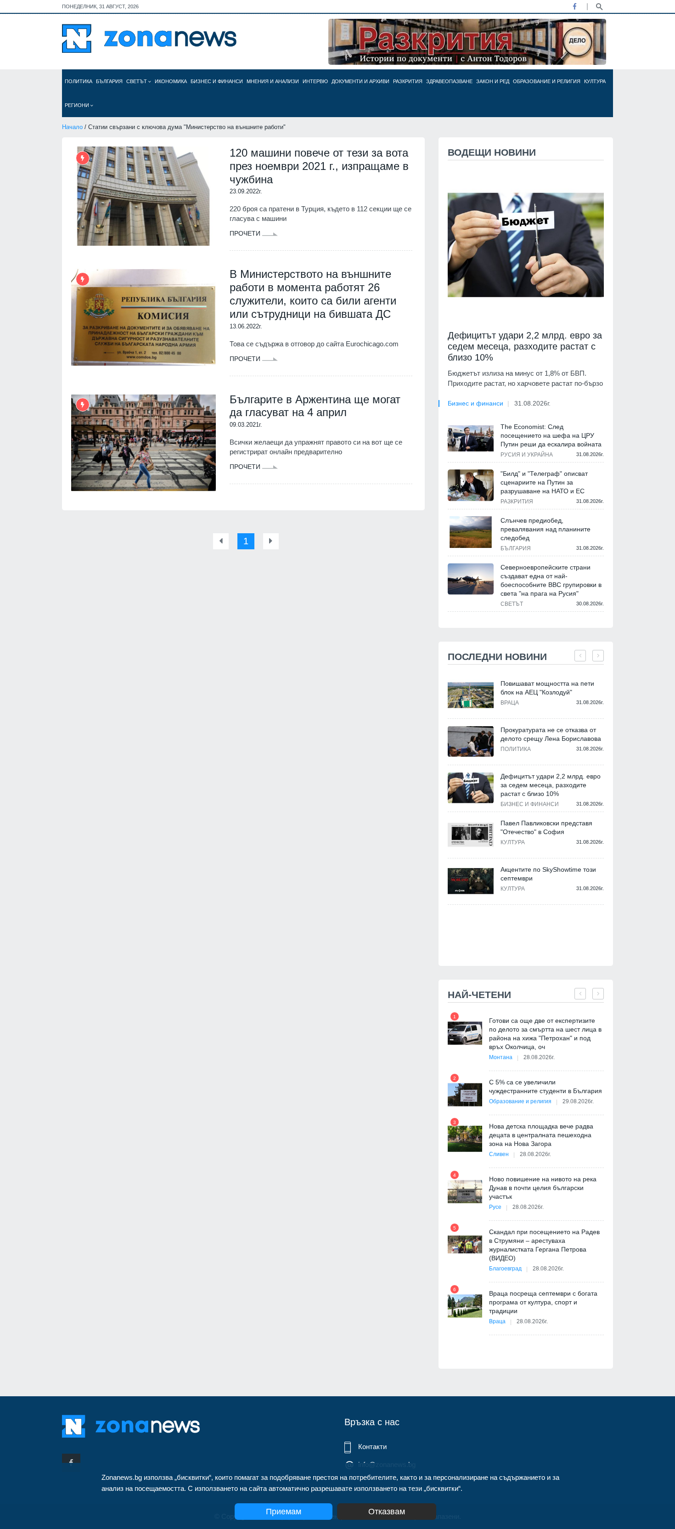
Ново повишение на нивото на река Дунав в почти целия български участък (542, 1187)
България (109, 81)
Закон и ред (492, 81)
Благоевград (505, 1268)
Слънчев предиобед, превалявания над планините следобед (546, 529)
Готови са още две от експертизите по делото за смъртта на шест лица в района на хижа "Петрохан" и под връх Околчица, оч (545, 1033)
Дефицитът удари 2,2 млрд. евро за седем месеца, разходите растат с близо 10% (525, 346)
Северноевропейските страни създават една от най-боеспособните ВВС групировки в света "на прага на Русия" (551, 580)
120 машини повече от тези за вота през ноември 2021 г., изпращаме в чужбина (319, 166)
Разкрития (407, 81)
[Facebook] (574, 6)
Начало (72, 127)
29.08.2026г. (578, 1101)
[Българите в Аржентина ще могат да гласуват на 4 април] (143, 442)
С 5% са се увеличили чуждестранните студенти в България (545, 1086)
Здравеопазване (449, 81)
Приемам (283, 1511)
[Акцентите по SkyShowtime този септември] (471, 881)
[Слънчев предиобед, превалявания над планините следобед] (471, 531)
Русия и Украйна (527, 454)
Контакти (372, 1446)
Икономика (171, 81)
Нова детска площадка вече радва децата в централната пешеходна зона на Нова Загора (541, 1135)
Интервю (315, 81)
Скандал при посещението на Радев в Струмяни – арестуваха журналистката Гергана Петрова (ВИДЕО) (544, 1245)
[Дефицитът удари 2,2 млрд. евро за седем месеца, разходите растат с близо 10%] (526, 245)
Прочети (246, 233)
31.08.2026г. (532, 403)
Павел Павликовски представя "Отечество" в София (546, 827)
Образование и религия (546, 81)
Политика (78, 81)
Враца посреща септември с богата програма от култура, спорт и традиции (543, 1302)
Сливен (499, 1154)
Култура (595, 81)
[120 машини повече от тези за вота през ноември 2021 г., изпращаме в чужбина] (143, 196)
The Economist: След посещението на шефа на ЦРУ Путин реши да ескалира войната (551, 435)
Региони (77, 105)
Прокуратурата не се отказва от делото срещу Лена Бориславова (551, 734)
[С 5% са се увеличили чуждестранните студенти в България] (465, 1094)
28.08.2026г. (539, 1057)
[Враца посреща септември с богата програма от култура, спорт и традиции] (465, 1306)
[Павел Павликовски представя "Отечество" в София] (471, 835)
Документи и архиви (360, 81)
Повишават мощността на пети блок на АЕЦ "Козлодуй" (547, 688)
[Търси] (599, 6)
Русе (495, 1207)
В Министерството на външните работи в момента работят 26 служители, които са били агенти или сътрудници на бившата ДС (313, 294)
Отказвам (386, 1511)
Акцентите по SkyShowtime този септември (548, 874)
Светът (137, 81)
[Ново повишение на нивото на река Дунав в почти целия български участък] (465, 1191)
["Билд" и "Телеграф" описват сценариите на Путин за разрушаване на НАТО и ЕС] (471, 485)
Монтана (500, 1057)
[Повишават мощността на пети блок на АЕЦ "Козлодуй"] (471, 695)
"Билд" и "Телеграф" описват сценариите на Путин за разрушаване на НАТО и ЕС (544, 482)
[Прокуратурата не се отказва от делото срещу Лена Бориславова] (471, 741)
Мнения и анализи (273, 81)
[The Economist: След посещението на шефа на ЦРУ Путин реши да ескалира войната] (471, 438)
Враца (510, 703)
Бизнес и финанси (217, 81)
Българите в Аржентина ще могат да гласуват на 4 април (315, 406)
